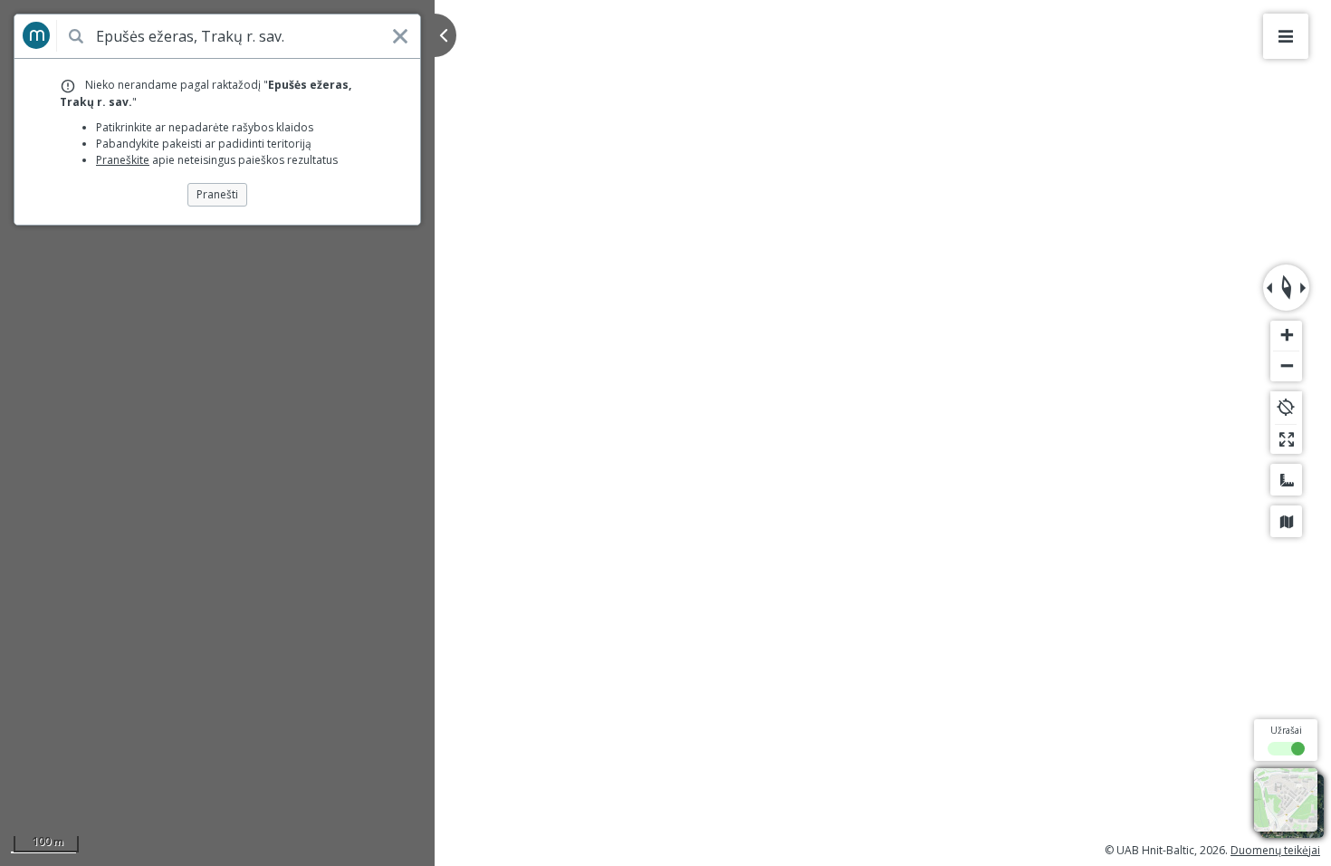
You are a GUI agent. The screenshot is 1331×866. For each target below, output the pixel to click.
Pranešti (217, 194)
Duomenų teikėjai (1275, 850)
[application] (665, 433)
